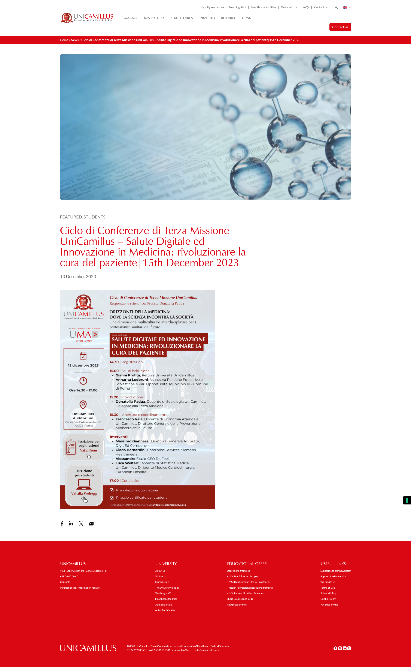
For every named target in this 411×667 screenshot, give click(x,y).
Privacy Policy (328, 593)
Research (229, 17)
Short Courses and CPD (240, 598)
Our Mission (162, 581)
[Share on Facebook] (62, 523)
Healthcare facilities (166, 598)
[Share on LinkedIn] (71, 523)
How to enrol (154, 17)
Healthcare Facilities (263, 7)
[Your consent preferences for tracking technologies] (407, 500)
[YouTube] (349, 648)
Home (64, 40)
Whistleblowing (329, 604)
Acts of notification (165, 610)
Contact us (321, 7)
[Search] (335, 7)
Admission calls (163, 604)
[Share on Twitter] (81, 523)
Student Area (182, 17)
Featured (71, 216)
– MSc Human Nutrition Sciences (245, 593)
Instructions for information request (80, 587)
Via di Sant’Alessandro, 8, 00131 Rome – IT (83, 570)
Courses (130, 17)
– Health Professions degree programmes (250, 587)
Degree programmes (238, 570)
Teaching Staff (237, 7)
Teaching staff (163, 593)
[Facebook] (335, 648)
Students (94, 216)
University (207, 17)
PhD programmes (237, 604)
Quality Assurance (212, 7)
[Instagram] (340, 648)
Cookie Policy (328, 598)
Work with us (289, 7)
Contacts (65, 581)
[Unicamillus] (86, 18)
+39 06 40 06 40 (69, 576)
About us (160, 570)
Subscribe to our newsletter (335, 570)
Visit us (159, 576)
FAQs (306, 7)
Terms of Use (327, 587)
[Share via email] (91, 523)
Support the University (333, 576)
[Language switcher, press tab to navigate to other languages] (346, 7)
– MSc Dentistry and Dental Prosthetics (248, 581)
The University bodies (167, 587)
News (246, 17)
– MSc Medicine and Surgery (243, 576)
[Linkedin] (345, 648)
